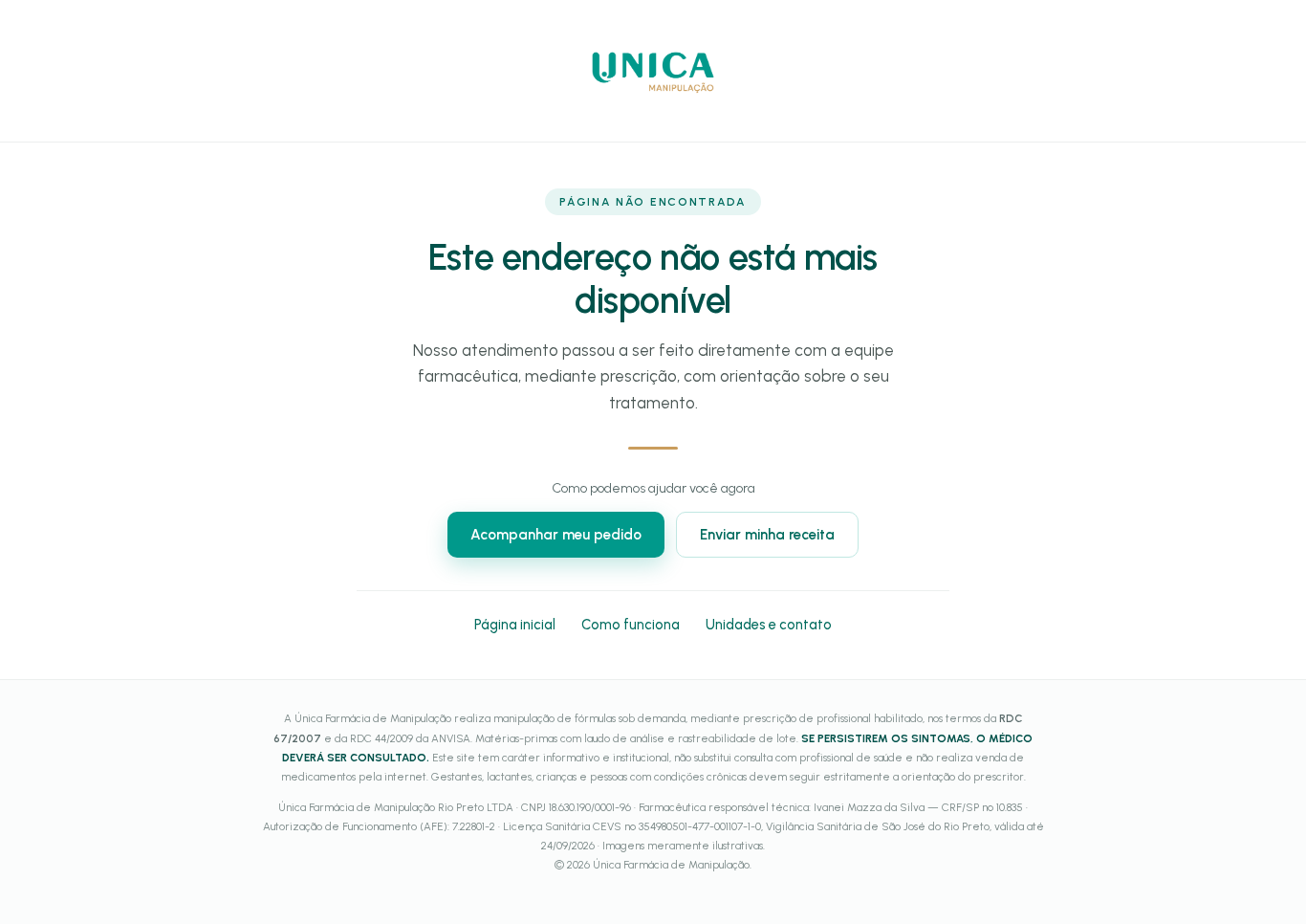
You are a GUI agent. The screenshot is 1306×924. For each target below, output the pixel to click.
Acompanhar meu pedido (556, 534)
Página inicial (514, 624)
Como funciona (630, 624)
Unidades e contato (769, 624)
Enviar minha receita (767, 534)
